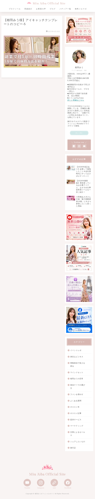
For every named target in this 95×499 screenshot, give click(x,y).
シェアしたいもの (77, 442)
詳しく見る (79, 133)
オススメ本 (75, 407)
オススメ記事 (75, 413)
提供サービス (75, 420)
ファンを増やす (76, 394)
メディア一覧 (65, 9)
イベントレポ (75, 350)
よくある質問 (75, 401)
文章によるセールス (77, 433)
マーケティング (76, 426)
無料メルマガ (81, 9)
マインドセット (76, 372)
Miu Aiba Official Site (49, 3)
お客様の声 (41, 9)
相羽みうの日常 (76, 379)
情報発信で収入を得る (77, 364)
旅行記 (73, 448)
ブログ (53, 9)
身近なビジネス (76, 357)
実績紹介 (28, 9)
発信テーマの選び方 (77, 386)
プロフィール (15, 9)
